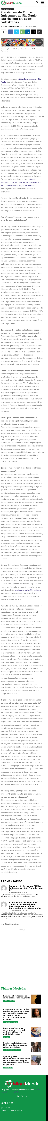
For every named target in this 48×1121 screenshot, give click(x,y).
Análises (6, 1037)
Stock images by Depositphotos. (20, 1090)
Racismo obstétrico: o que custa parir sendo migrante (16, 997)
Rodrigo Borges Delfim (11, 26)
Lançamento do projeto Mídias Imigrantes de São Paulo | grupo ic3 (26, 888)
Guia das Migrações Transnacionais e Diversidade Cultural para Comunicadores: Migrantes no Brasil (21, 182)
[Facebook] (10, 32)
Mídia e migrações (7, 9)
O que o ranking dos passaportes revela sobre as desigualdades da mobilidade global (15, 1031)
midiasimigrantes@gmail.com (28, 590)
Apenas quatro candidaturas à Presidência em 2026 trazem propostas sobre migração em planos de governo (16, 1061)
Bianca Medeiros (9, 1001)
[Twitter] (16, 32)
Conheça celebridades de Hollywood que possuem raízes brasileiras (15, 1045)
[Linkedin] (27, 32)
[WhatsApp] (22, 32)
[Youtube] (26, 1096)
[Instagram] (17, 1096)
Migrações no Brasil (11, 1022)
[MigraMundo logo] (11, 3)
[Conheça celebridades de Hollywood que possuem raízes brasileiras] (36, 1047)
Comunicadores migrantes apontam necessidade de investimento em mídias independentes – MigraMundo (25, 905)
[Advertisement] (24, 955)
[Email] (33, 32)
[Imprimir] (39, 32)
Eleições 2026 (8, 1067)
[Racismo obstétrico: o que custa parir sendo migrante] (36, 999)
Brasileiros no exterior (12, 1050)
